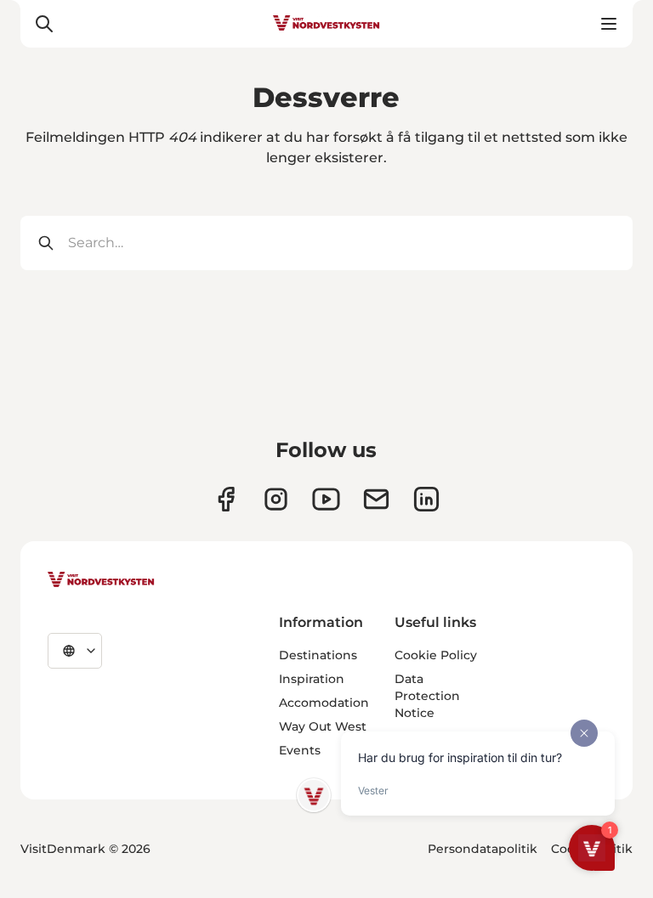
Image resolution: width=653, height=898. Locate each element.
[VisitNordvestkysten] (101, 580)
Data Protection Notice (427, 695)
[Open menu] (609, 24)
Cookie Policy (436, 655)
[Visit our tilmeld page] (376, 499)
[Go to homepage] (326, 23)
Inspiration (311, 678)
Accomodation (324, 702)
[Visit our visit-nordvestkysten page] (426, 499)
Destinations (318, 655)
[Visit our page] (226, 499)
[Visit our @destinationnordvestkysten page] (326, 499)
